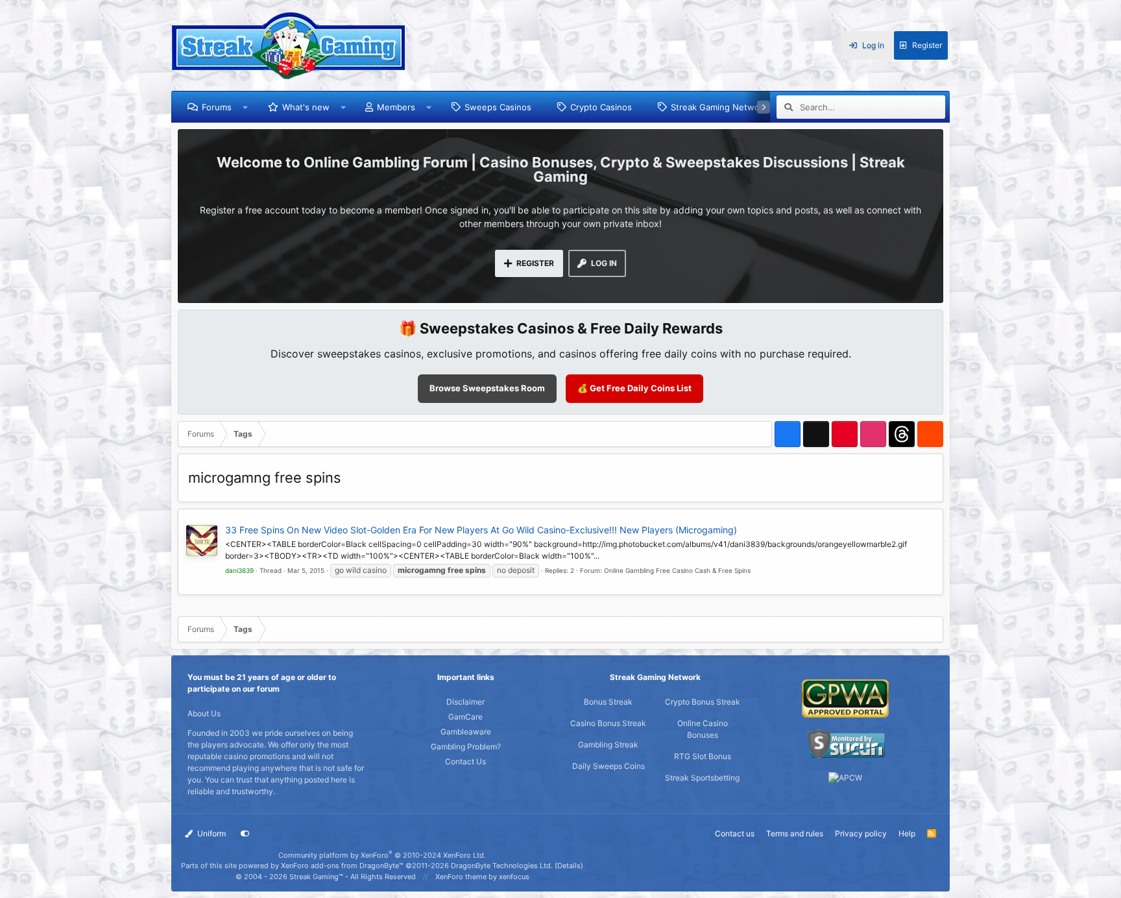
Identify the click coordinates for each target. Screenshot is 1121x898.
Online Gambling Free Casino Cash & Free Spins (677, 570)
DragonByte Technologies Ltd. (502, 865)
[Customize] (245, 833)
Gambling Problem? (466, 746)
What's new (306, 107)
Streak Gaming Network (719, 107)
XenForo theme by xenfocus (482, 876)
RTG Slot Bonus (702, 756)
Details (569, 865)
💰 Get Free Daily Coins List (634, 388)
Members (396, 107)
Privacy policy (861, 833)
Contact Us (465, 761)
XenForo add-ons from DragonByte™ (342, 865)
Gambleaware (465, 731)
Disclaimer (465, 702)
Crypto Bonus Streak (702, 702)
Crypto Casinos (601, 107)
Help (906, 833)
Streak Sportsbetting (702, 778)
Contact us (734, 833)
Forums (217, 107)
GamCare (465, 717)
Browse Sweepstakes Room (487, 388)
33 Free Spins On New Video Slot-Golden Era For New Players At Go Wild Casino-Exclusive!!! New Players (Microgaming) (481, 529)
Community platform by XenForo (382, 855)
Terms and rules (794, 833)
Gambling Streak (608, 744)
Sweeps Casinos (497, 107)
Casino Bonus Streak (608, 723)
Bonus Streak (608, 702)
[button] (245, 107)
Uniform (210, 833)
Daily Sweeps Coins (608, 766)
